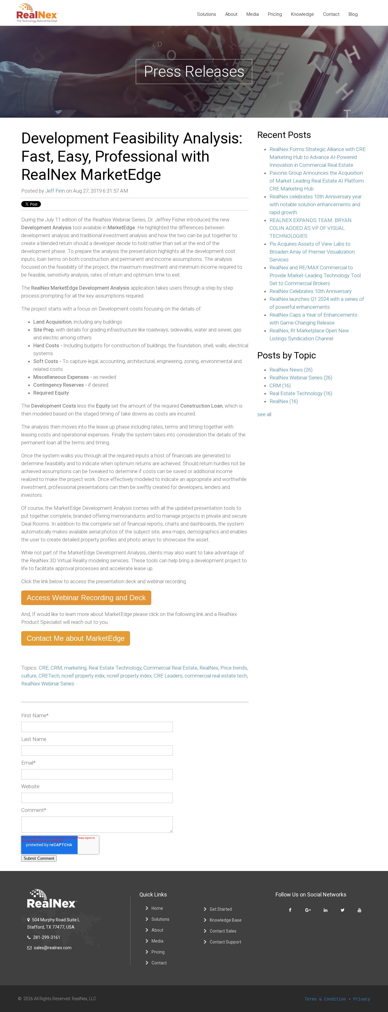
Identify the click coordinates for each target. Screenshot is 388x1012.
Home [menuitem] (157, 908)
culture (28, 676)
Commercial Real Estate (170, 668)
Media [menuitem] (252, 14)
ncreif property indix (83, 676)
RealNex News (291, 370)
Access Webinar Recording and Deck (86, 597)
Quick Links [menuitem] (153, 894)
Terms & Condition (325, 999)
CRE (43, 668)
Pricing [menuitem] (275, 14)
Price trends (233, 668)
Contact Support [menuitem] (225, 942)
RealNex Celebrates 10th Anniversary (310, 291)
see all (264, 414)
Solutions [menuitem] (206, 14)
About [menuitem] (231, 14)
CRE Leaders (168, 676)
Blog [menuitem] (353, 14)
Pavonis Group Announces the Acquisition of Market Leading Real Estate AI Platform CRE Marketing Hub (316, 181)
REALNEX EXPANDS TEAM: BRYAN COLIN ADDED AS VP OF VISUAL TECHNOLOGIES (310, 228)
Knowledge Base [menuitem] (226, 920)
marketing (75, 668)
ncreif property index (129, 676)
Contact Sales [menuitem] (223, 931)
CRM (56, 668)
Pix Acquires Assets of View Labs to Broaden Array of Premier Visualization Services (312, 252)
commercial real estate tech (216, 676)
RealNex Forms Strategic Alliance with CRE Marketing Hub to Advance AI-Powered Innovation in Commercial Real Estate (317, 157)
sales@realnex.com (52, 947)
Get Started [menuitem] (221, 909)
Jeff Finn (55, 191)
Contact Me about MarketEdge (76, 638)
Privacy (361, 999)
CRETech (48, 676)
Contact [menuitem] (331, 14)
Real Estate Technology (115, 668)
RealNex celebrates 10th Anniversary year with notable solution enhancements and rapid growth (315, 204)
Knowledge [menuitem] (302, 14)
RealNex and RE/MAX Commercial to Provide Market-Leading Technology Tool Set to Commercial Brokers (315, 275)
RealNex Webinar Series (47, 684)
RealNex (208, 668)
